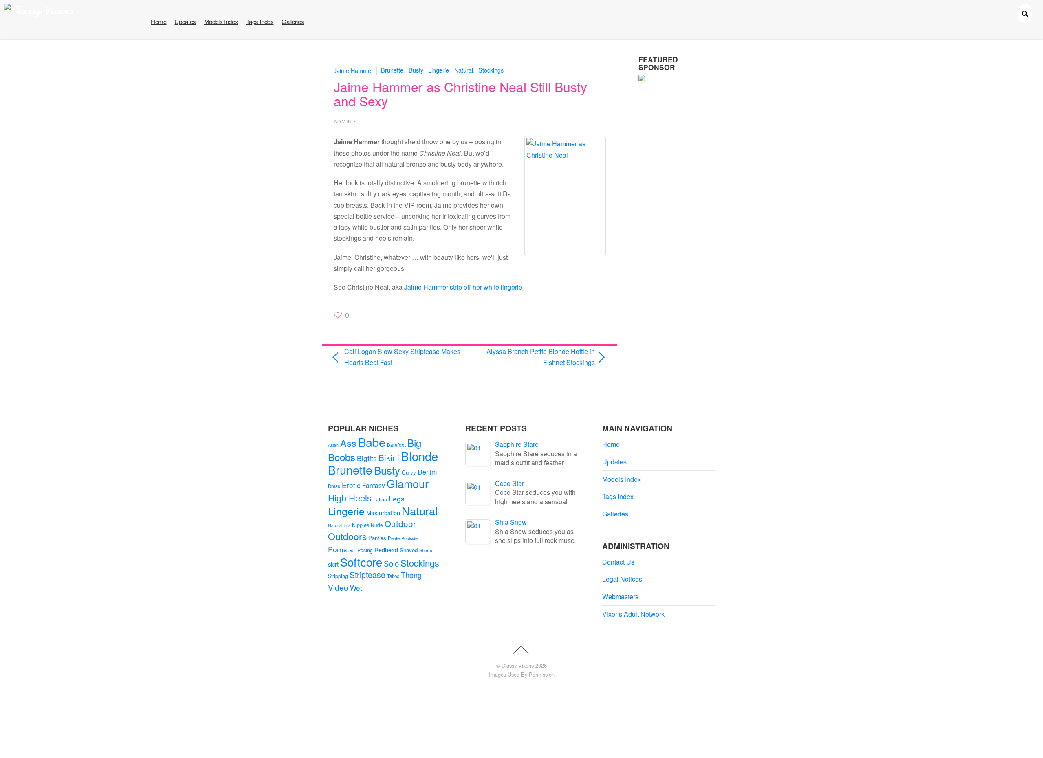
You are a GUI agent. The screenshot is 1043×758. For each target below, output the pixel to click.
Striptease (367, 574)
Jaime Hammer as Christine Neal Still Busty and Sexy (460, 93)
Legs (397, 498)
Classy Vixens (518, 665)
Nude (377, 524)
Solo (391, 563)
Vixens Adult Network (633, 614)
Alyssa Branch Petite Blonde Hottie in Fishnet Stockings (536, 357)
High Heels (350, 497)
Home (158, 21)
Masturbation (383, 512)
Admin (343, 121)
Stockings (491, 70)
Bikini (388, 457)
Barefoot (396, 444)
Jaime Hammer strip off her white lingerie (463, 287)
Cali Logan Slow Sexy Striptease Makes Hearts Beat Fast (402, 357)
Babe (371, 441)
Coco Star (509, 483)
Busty (416, 70)
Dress (334, 486)
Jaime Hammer (353, 70)
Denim (427, 472)
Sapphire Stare (517, 444)
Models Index (221, 21)
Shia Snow (511, 522)
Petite (394, 538)
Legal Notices (622, 579)
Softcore (361, 562)
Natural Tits (339, 525)
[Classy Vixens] (38, 10)
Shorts (425, 550)
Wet (356, 587)
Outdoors (347, 536)
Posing (365, 550)
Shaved (409, 550)
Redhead (386, 549)
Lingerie (438, 70)
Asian (333, 445)
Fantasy (373, 485)
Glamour (408, 483)
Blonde (419, 455)
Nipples (360, 525)
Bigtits (367, 458)
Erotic (351, 485)
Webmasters (620, 596)
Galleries (293, 21)
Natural (463, 70)
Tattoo (393, 576)
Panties (377, 538)
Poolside (409, 538)
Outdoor (400, 523)
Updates (185, 21)
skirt (333, 564)
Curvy (409, 472)
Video (338, 587)
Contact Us (618, 562)
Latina (380, 499)
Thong (411, 574)
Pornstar (342, 549)
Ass (348, 443)
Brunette (392, 70)
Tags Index (259, 21)
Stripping (338, 576)
